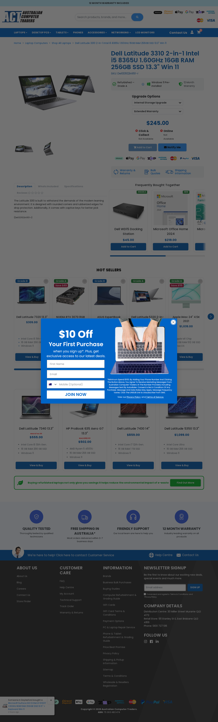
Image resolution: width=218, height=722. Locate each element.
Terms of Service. (155, 397)
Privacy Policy (134, 397)
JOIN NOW (76, 394)
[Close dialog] (173, 322)
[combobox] (52, 384)
